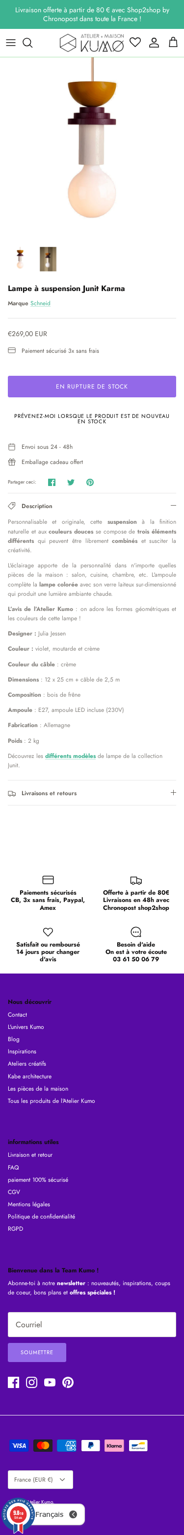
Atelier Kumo (39, 1502)
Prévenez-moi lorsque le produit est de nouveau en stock (92, 418)
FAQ (13, 1167)
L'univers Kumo (26, 1027)
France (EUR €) (33, 1479)
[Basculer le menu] (11, 42)
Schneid (40, 303)
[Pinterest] (68, 1382)
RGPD (15, 1228)
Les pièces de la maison (38, 1088)
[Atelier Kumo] (92, 43)
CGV (14, 1192)
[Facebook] (13, 1382)
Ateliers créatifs (27, 1063)
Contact (17, 1014)
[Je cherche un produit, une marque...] (32, 42)
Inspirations (22, 1051)
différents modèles (70, 756)
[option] (92, 149)
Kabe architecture (30, 1076)
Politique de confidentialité (41, 1216)
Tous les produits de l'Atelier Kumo (51, 1100)
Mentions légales (29, 1204)
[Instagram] (31, 1382)
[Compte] (151, 42)
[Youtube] (49, 1382)
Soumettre (37, 1352)
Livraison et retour (30, 1154)
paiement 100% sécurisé (38, 1179)
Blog (14, 1039)
